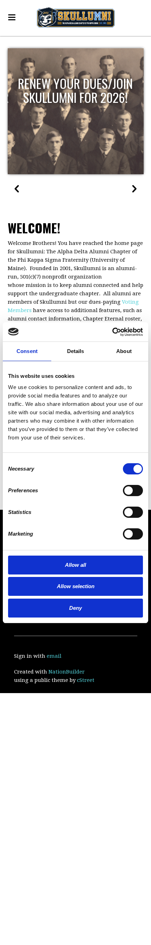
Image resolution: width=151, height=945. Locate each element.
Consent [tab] (27, 351)
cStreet (85, 680)
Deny (75, 608)
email (54, 656)
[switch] (123, 490)
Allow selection (75, 586)
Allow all (75, 565)
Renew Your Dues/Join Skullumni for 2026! (75, 90)
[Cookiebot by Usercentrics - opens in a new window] (112, 332)
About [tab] (124, 351)
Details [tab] (75, 351)
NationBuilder (66, 672)
